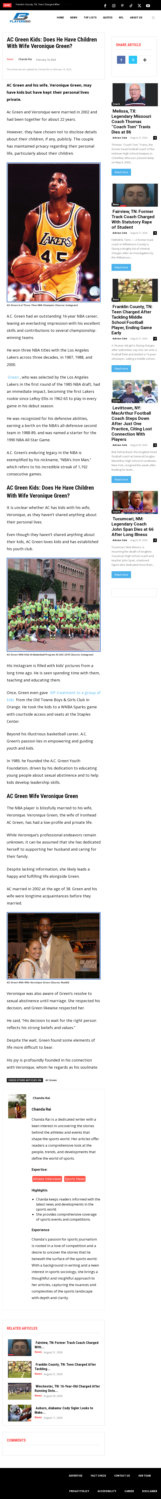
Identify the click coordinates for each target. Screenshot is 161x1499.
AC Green (51, 1080)
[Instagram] (113, 5)
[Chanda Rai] (17, 1199)
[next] (88, 5)
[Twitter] (139, 5)
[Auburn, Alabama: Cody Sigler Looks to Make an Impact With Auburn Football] (18, 1412)
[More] (144, 59)
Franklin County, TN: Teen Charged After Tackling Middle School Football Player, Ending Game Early (132, 319)
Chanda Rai (25, 59)
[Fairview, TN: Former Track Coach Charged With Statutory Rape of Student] (18, 1347)
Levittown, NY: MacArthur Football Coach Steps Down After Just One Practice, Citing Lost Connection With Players (132, 423)
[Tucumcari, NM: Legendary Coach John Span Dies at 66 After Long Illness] (134, 502)
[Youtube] (148, 5)
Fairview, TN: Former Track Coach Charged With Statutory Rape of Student (133, 219)
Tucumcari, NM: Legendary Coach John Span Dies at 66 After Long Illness (133, 526)
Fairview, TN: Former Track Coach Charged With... (67, 1345)
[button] (153, 18)
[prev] (81, 5)
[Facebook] (105, 5)
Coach (116, 104)
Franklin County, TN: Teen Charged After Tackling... (65, 1366)
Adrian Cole (120, 137)
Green (13, 377)
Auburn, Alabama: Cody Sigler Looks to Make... (64, 1410)
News (10, 59)
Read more (121, 172)
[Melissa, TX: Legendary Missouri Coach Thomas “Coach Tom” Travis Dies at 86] (134, 94)
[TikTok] (131, 5)
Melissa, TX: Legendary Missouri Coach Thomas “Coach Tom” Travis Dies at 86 (131, 122)
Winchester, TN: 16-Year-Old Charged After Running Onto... (67, 1388)
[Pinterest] (122, 5)
